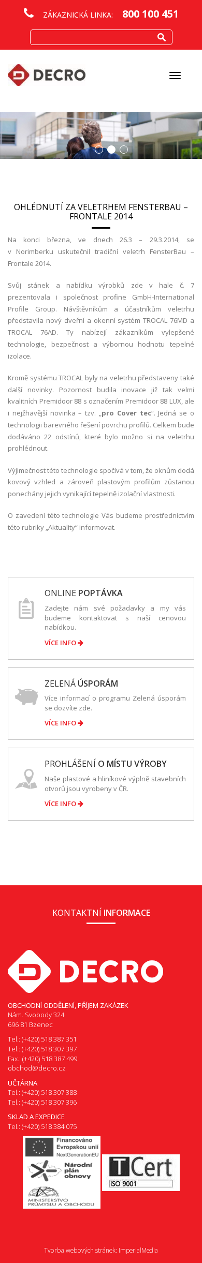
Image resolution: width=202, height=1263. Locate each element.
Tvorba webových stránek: (80, 1250)
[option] (101, 135)
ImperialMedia (138, 1250)
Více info (61, 642)
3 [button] (124, 149)
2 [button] (111, 149)
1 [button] (99, 149)
